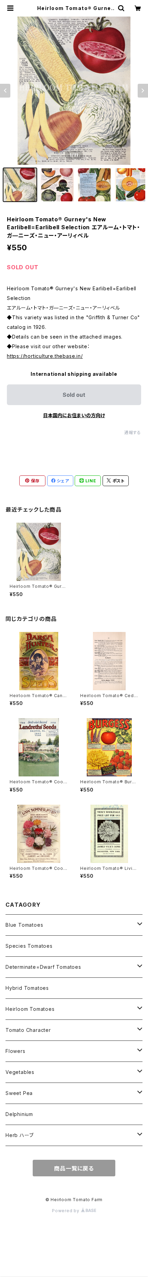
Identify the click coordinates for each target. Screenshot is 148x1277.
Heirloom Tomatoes (30, 1009)
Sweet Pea (19, 1093)
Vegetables (20, 1072)
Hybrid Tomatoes (27, 988)
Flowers (15, 1051)
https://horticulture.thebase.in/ (45, 356)
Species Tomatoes (29, 946)
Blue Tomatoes (24, 925)
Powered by (66, 1210)
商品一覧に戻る (74, 1168)
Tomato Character (28, 1030)
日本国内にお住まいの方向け (74, 415)
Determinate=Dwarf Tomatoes (43, 967)
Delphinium (19, 1114)
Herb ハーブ (19, 1135)
